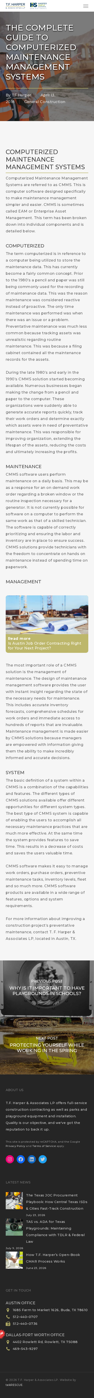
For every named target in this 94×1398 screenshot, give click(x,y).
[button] (85, 6)
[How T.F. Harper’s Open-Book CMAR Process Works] (14, 1263)
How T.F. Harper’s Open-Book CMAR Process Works (53, 1258)
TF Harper (21, 95)
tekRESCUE (14, 1385)
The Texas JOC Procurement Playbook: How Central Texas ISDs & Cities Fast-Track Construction (56, 1202)
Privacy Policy (15, 1146)
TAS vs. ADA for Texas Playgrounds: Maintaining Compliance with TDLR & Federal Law (55, 1232)
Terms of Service (44, 1146)
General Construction (44, 102)
